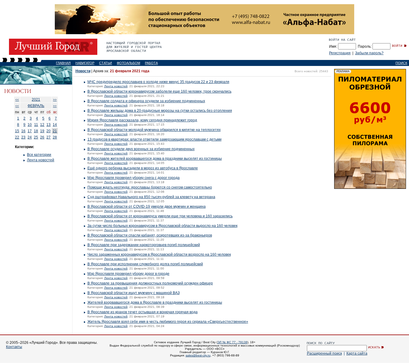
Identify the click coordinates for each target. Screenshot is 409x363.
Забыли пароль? (369, 53)
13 (48, 125)
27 (48, 137)
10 (30, 125)
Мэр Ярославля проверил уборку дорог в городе (128, 274)
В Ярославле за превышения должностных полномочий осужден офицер (150, 283)
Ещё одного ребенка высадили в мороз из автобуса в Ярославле (142, 168)
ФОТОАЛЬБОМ (128, 63)
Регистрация (340, 53)
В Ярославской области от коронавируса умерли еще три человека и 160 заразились (160, 216)
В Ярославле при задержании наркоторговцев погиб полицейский (143, 245)
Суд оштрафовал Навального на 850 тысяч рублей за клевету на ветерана (151, 197)
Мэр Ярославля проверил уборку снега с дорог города (133, 178)
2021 (36, 99)
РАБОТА (151, 63)
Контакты (14, 347)
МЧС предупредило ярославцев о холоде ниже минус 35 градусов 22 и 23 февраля (158, 82)
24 (30, 137)
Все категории (39, 155)
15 (17, 131)
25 (36, 137)
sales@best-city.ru (198, 355)
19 (42, 131)
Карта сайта (356, 353)
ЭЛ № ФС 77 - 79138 (232, 342)
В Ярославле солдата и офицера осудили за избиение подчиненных (146, 101)
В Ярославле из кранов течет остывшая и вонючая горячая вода (142, 312)
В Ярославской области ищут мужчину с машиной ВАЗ (133, 293)
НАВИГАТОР (84, 63)
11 (36, 125)
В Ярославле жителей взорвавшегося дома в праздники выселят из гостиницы (154, 158)
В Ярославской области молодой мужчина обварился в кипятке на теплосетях (154, 130)
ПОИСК (401, 63)
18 (36, 131)
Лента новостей (40, 160)
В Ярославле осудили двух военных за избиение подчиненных (141, 149)
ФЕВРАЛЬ (36, 106)
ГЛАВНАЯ (63, 63)
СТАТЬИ (105, 63)
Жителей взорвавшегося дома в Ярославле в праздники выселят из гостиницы (154, 302)
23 (23, 137)
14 (55, 125)
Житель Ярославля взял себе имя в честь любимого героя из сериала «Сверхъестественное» (167, 322)
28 (55, 137)
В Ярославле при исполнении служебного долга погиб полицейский (145, 264)
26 (42, 137)
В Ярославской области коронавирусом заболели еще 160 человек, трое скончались (159, 91)
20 (48, 131)
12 (42, 125)
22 (17, 137)
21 (55, 131)
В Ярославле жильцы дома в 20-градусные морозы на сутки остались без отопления (159, 111)
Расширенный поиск (324, 353)
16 (23, 131)
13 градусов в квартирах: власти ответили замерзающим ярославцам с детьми (154, 139)
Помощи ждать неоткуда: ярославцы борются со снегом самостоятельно (149, 187)
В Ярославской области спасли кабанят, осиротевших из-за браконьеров (149, 235)
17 (30, 131)
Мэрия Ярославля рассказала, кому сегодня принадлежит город (142, 120)
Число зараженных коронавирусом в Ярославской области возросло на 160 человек (159, 254)
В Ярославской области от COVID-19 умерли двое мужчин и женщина (146, 206)
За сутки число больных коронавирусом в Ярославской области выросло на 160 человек (162, 226)
